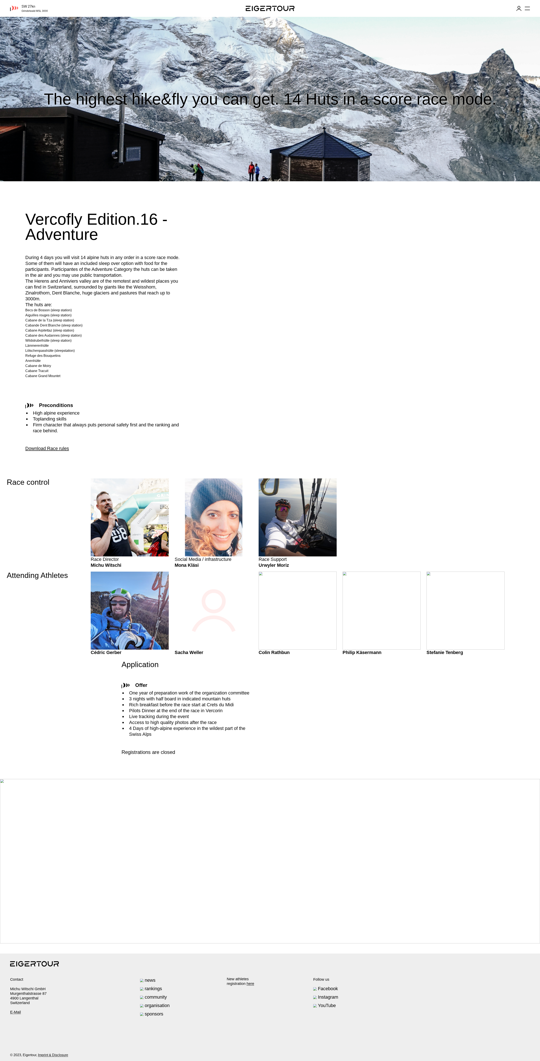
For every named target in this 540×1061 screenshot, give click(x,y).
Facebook (327, 988)
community (155, 997)
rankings (152, 988)
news (149, 980)
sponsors (153, 1014)
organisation (156, 1005)
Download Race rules (47, 448)
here (250, 984)
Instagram (327, 997)
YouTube (326, 1005)
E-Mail (15, 1012)
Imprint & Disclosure (53, 1055)
